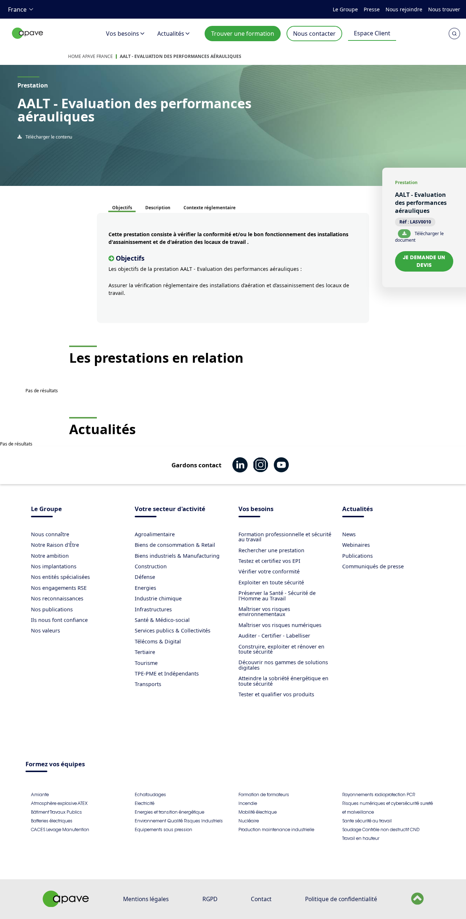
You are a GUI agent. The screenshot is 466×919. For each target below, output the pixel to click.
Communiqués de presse (373, 566)
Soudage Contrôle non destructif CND (380, 829)
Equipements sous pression (163, 829)
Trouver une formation (242, 34)
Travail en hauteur (360, 838)
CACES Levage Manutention (60, 829)
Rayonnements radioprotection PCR (378, 794)
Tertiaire (145, 652)
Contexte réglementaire (209, 208)
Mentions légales (146, 899)
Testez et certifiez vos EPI (269, 560)
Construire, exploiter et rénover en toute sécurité (281, 649)
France (17, 9)
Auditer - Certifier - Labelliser (274, 635)
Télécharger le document (419, 236)
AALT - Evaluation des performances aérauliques (180, 56)
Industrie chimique (158, 598)
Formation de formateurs (263, 794)
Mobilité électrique (257, 812)
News (349, 534)
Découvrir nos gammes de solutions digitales (283, 665)
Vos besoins (122, 34)
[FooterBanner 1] (66, 905)
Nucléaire (248, 820)
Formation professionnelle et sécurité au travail (284, 537)
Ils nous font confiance (59, 619)
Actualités (170, 34)
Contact (261, 899)
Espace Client (372, 33)
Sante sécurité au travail (367, 820)
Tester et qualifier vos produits (276, 694)
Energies (145, 587)
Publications (357, 555)
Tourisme (146, 662)
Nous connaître (50, 534)
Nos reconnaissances (57, 598)
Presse (372, 9)
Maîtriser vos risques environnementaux (264, 611)
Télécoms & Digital (158, 641)
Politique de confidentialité (341, 899)
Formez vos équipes (55, 764)
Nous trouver (444, 9)
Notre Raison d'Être (55, 544)
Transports (148, 684)
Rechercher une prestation (271, 550)
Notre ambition (50, 555)
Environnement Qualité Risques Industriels (179, 820)
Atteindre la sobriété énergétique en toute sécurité (283, 681)
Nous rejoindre (404, 9)
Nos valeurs (45, 630)
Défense (145, 576)
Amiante (40, 794)
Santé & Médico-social (162, 619)
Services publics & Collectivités (172, 630)
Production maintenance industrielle (276, 829)
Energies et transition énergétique (169, 812)
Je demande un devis (424, 261)
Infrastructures (153, 609)
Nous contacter (314, 34)
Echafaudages (150, 794)
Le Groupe (345, 9)
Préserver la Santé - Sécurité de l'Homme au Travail (277, 595)
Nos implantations (53, 566)
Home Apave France (90, 56)
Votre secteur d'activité (170, 509)
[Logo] (28, 41)
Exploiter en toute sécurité (271, 582)
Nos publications (52, 609)
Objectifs (122, 208)
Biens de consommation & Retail (175, 544)
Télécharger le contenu (48, 137)
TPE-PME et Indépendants (167, 673)
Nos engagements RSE (59, 587)
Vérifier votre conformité (269, 571)
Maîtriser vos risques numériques (279, 625)
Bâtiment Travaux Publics (56, 812)
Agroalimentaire (155, 534)
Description (157, 208)
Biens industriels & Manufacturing (177, 555)
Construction (151, 566)
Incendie (247, 803)
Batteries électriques (51, 820)
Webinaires (356, 544)
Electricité (144, 803)
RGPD (209, 899)
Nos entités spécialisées (60, 576)
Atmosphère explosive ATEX (59, 803)
